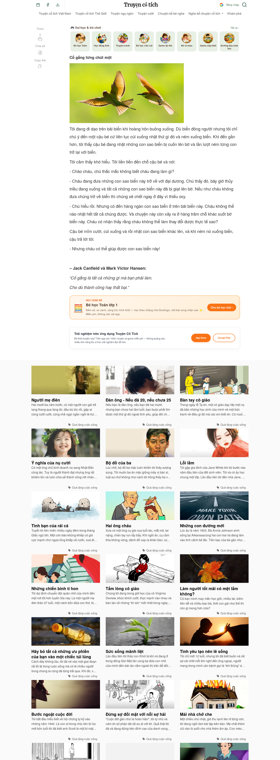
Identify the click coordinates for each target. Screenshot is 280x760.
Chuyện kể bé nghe (171, 13)
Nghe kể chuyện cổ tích (204, 13)
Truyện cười (146, 13)
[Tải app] (57, 5)
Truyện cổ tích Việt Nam (55, 13)
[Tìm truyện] (244, 4)
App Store (201, 337)
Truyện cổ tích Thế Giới (90, 13)
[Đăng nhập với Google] (221, 4)
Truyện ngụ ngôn (122, 13)
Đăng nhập (232, 4)
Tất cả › (234, 28)
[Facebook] (48, 5)
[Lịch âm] (38, 5)
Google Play (224, 337)
